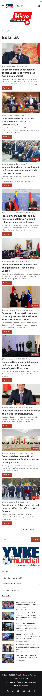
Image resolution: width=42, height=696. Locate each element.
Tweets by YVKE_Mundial (10, 590)
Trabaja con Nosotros (21, 685)
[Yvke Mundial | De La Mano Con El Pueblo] (15, 6)
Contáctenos (32, 682)
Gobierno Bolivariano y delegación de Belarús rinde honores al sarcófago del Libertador (20, 365)
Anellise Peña (7, 115)
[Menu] (3, 6)
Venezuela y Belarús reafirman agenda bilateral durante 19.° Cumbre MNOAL (18, 121)
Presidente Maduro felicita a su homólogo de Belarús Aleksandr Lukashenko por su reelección (19, 219)
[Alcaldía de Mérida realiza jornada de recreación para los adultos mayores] (8, 605)
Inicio (5, 31)
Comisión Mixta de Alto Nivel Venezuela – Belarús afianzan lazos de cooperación (20, 459)
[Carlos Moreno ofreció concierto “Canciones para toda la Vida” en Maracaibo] (8, 637)
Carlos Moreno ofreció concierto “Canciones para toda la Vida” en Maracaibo (28, 636)
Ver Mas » (6, 88)
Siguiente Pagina (29, 529)
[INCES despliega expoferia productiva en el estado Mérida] (8, 658)
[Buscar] (39, 6)
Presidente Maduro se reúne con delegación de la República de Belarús (19, 267)
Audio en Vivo (22, 682)
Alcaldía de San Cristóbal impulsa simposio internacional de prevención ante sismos (28, 615)
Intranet (12, 682)
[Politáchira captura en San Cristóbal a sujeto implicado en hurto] (8, 648)
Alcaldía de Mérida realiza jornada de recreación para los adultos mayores (27, 604)
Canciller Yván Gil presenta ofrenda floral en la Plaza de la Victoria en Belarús (21, 508)
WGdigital (26, 678)
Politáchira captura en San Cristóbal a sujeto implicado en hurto (27, 647)
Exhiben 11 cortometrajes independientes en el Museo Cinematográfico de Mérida (26, 626)
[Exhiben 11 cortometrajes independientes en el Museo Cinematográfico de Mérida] (8, 626)
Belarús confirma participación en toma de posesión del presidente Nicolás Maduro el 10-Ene (20, 316)
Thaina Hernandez (9, 164)
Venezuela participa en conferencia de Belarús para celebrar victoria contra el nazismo (21, 170)
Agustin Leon (7, 66)
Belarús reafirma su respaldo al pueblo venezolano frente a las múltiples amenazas (18, 72)
